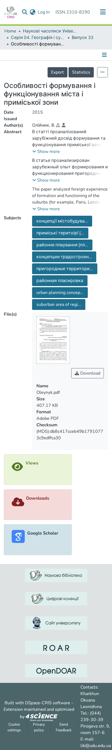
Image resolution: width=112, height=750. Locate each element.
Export (57, 72)
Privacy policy (39, 727)
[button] (46, 151)
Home (10, 31)
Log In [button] (44, 12)
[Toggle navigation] (103, 12)
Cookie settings (14, 727)
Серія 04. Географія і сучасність (38, 38)
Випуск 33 (83, 38)
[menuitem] (32, 12)
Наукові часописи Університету (50, 31)
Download (89, 373)
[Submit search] (24, 12)
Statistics (81, 72)
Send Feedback (63, 727)
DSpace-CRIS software (47, 703)
